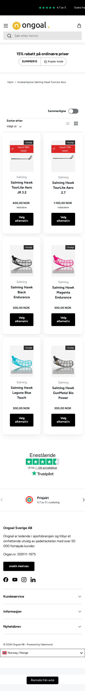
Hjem (10, 82)
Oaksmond (47, 644)
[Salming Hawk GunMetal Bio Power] (63, 361)
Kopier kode (55, 61)
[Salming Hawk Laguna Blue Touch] (21, 361)
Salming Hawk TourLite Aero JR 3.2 (22, 187)
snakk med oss (19, 566)
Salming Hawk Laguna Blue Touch (22, 393)
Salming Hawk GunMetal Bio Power (63, 393)
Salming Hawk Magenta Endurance (63, 292)
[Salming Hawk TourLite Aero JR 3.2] (21, 156)
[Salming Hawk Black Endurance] (21, 260)
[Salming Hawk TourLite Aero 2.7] (63, 156)
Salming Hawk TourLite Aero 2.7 (63, 188)
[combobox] (42, 35)
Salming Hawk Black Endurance (22, 292)
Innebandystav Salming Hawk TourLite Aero (41, 82)
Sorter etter (14, 120)
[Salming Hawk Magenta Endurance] (63, 261)
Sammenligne (57, 111)
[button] (79, 25)
